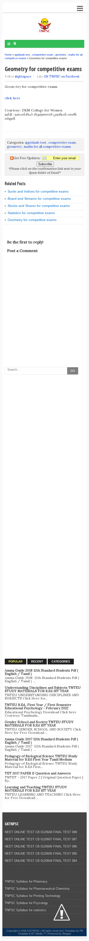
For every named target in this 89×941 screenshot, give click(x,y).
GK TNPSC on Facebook (62, 76)
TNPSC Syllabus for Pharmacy (26, 881)
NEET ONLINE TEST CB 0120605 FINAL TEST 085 (41, 853)
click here (12, 98)
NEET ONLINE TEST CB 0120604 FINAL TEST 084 (41, 860)
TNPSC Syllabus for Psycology (26, 903)
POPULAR (16, 661)
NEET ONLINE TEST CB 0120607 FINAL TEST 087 (41, 839)
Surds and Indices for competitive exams (38, 191)
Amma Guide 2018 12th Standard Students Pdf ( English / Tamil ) (41, 672)
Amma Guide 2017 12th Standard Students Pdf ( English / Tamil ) (41, 741)
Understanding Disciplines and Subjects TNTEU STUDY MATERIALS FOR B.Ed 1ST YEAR (43, 689)
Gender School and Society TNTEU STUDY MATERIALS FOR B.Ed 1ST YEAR (39, 723)
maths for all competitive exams (47, 147)
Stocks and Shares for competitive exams (39, 206)
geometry (60, 54)
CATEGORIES (61, 661)
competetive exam (42, 54)
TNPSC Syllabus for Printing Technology (33, 896)
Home (8, 54)
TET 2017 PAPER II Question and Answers (38, 773)
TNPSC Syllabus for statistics (25, 910)
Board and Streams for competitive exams (39, 198)
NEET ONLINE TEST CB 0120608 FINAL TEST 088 (41, 832)
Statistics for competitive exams (31, 213)
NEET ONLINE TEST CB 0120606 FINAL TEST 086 (41, 846)
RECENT (37, 661)
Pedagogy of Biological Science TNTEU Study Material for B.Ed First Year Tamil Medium (41, 758)
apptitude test (22, 54)
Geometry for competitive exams (32, 220)
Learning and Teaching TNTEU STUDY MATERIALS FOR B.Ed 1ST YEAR (36, 789)
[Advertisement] (44, 422)
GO (72, 371)
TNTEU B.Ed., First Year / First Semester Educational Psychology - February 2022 (38, 706)
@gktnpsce (23, 76)
